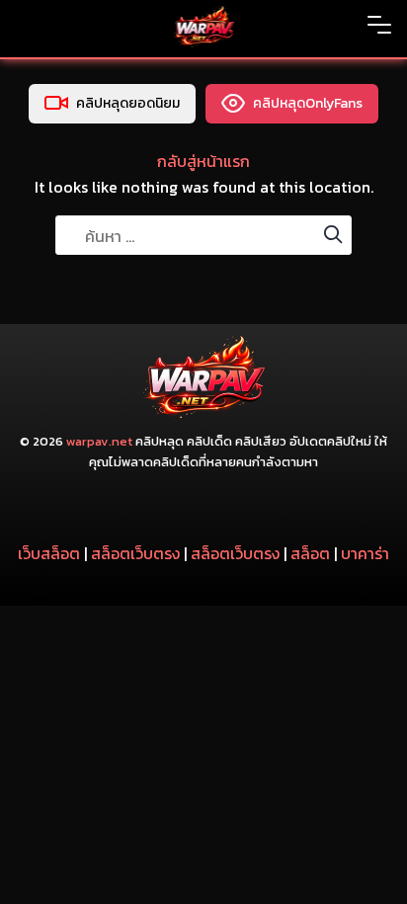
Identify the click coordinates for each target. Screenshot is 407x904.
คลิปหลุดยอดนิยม (128, 103)
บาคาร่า (365, 553)
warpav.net (99, 441)
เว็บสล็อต (49, 553)
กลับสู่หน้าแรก (203, 161)
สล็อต (310, 553)
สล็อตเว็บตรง (135, 553)
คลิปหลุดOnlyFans (308, 103)
